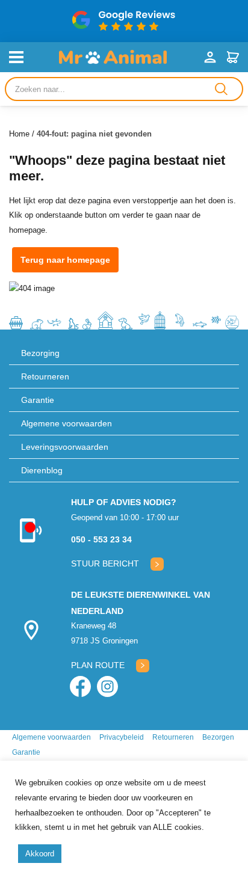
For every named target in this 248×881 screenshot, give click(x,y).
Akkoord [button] (39, 853)
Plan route (98, 665)
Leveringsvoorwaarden (64, 447)
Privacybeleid (121, 737)
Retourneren (45, 376)
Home (19, 133)
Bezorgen (218, 737)
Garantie (37, 400)
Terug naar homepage (65, 260)
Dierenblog (42, 470)
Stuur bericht (105, 563)
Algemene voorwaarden (66, 423)
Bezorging (40, 353)
